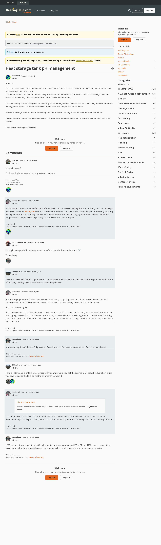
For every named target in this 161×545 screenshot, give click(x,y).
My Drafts (136, 68)
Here (18, 34)
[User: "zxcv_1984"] (8, 77)
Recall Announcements (136, 186)
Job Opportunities (136, 181)
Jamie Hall (16, 200)
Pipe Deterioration (136, 137)
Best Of (121, 71)
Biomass (136, 98)
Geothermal (136, 123)
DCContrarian (17, 271)
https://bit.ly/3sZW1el (36, 356)
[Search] (129, 10)
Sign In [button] (52, 148)
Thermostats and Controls (136, 162)
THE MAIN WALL (136, 89)
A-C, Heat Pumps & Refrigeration (136, 93)
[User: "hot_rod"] (8, 161)
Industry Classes (136, 177)
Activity (121, 57)
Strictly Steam (136, 157)
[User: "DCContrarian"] (8, 272)
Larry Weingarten (19, 242)
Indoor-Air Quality (136, 128)
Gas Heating (136, 118)
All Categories (123, 50)
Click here (10, 52)
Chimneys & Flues (136, 108)
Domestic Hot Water (136, 113)
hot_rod (15, 160)
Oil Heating (136, 133)
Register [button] (66, 148)
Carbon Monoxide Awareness (136, 103)
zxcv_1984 (16, 76)
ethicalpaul (16, 339)
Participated (122, 75)
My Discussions (124, 64)
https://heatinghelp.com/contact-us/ (42, 43)
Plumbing (136, 142)
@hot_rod (29, 211)
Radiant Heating (136, 147)
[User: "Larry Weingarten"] (8, 243)
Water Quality (136, 167)
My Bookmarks (136, 61)
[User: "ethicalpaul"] (8, 260)
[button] (112, 68)
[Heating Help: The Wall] (18, 10)
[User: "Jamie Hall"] (8, 201)
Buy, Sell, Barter (136, 172)
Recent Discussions (126, 54)
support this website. (84, 60)
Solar (136, 152)
